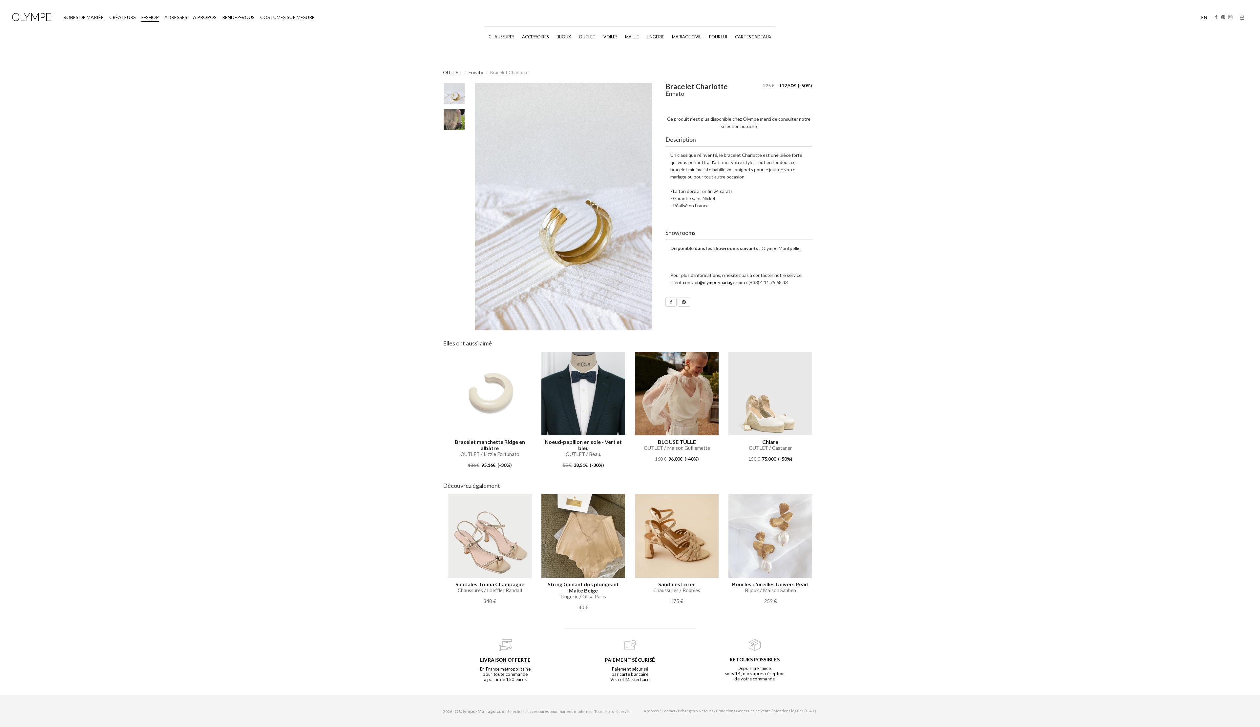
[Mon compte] (1242, 17)
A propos (205, 17)
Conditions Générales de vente (743, 710)
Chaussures (501, 36)
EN (1204, 17)
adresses (175, 17)
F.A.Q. (811, 710)
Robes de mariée (83, 17)
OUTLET (587, 36)
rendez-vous (238, 17)
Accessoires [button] (535, 36)
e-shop (150, 17)
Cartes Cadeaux (753, 36)
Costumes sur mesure (287, 17)
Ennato (476, 72)
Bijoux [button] (563, 36)
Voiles (610, 36)
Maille (632, 36)
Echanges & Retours (695, 710)
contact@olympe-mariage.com (714, 282)
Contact (668, 710)
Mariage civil (686, 36)
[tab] (738, 139)
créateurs (122, 17)
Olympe (31, 16)
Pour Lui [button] (718, 36)
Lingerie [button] (655, 36)
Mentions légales (788, 710)
